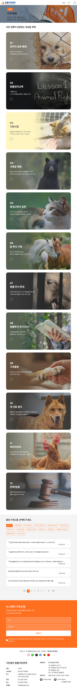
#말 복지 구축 (64, 525)
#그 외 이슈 (21, 533)
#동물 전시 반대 (31, 529)
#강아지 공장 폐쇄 (40, 525)
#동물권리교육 (11, 533)
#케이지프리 (10, 529)
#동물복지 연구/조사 (62, 529)
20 (49, 591)
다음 (53, 591)
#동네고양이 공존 (52, 525)
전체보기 (9, 525)
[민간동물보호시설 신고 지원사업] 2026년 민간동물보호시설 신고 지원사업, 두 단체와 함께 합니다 (36, 561)
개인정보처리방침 (52, 651)
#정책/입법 (18, 525)
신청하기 (38, 633)
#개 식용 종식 (28, 525)
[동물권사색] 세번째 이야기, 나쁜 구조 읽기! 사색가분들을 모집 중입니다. (29, 552)
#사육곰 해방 (20, 529)
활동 (10, 9)
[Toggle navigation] (74, 3)
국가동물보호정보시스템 (33, 651)
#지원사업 (41, 529)
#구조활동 (50, 529)
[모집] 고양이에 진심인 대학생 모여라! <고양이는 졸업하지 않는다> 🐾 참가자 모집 (32, 542)
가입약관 (43, 651)
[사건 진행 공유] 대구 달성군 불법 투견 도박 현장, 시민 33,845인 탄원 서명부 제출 (30, 581)
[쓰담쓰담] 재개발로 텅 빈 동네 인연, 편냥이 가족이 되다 (23, 571)
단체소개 (22, 651)
